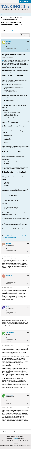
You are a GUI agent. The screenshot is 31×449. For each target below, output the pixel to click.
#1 (28, 54)
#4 (28, 318)
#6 (28, 407)
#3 (28, 287)
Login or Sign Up (24, 1)
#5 (28, 345)
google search (16, 236)
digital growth (9, 236)
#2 (28, 256)
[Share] (27, 49)
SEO (3, 60)
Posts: (7, 50)
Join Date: (8, 48)
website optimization (10, 237)
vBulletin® (15, 438)
